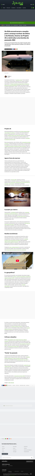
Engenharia (25, 446)
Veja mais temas (4, 453)
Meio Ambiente (19, 7)
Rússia (28, 385)
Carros (3, 451)
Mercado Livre (16, 25)
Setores (14, 448)
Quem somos (4, 471)
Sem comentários (8, 49)
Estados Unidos (23, 385)
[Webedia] (4, 461)
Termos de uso (17, 471)
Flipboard (15, 49)
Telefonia (24, 7)
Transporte (14, 449)
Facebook (12, 49)
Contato (22, 471)
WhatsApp (33, 7)
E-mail (17, 49)
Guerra (18, 385)
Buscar (32, 458)
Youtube (7, 438)
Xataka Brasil (17, 3)
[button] (9, 76)
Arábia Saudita (8, 25)
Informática (13, 7)
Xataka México (10, 465)
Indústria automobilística (27, 449)
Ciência (4, 7)
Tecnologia (8, 7)
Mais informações (12, 475)
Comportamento (26, 451)
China (4, 25)
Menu (4, 4)
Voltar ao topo (29, 461)
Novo (31, 4)
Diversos (14, 385)
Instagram (31, 7)
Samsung (20, 25)
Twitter (14, 49)
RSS (11, 438)
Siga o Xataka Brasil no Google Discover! (17, 22)
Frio (11, 25)
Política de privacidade (10, 471)
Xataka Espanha (4, 465)
